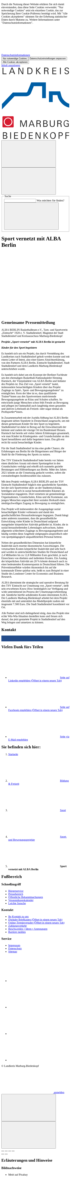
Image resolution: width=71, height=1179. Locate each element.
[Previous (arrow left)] (2, 1154)
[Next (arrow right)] (6, 1154)
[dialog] (35, 33)
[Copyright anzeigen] (34, 315)
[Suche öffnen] (28, 153)
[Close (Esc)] (2, 1151)
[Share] (6, 1151)
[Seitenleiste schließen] (28, 1135)
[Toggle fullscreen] (9, 1151)
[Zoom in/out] (13, 1151)
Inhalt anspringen (10, 65)
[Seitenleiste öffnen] (28, 181)
